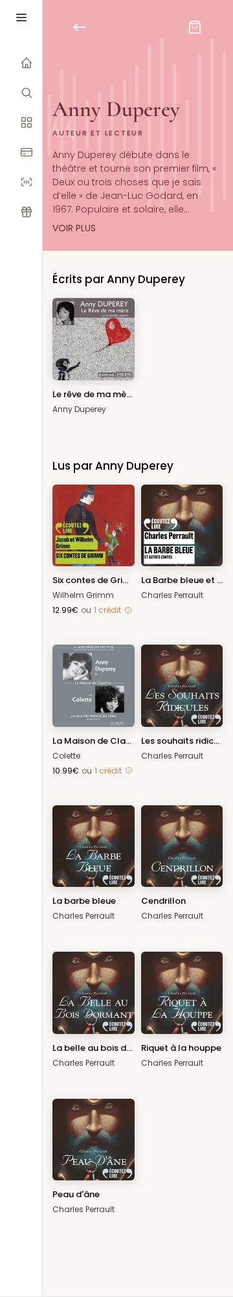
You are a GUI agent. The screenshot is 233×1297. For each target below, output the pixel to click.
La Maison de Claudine (93, 741)
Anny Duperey (79, 409)
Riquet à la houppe (181, 1048)
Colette (66, 755)
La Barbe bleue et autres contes (182, 580)
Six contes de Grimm (93, 580)
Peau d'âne (76, 1194)
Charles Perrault (172, 595)
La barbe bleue (84, 901)
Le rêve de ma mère (93, 394)
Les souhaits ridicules (182, 741)
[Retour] (87, 27)
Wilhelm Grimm (83, 595)
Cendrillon (163, 901)
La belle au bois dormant (93, 1048)
